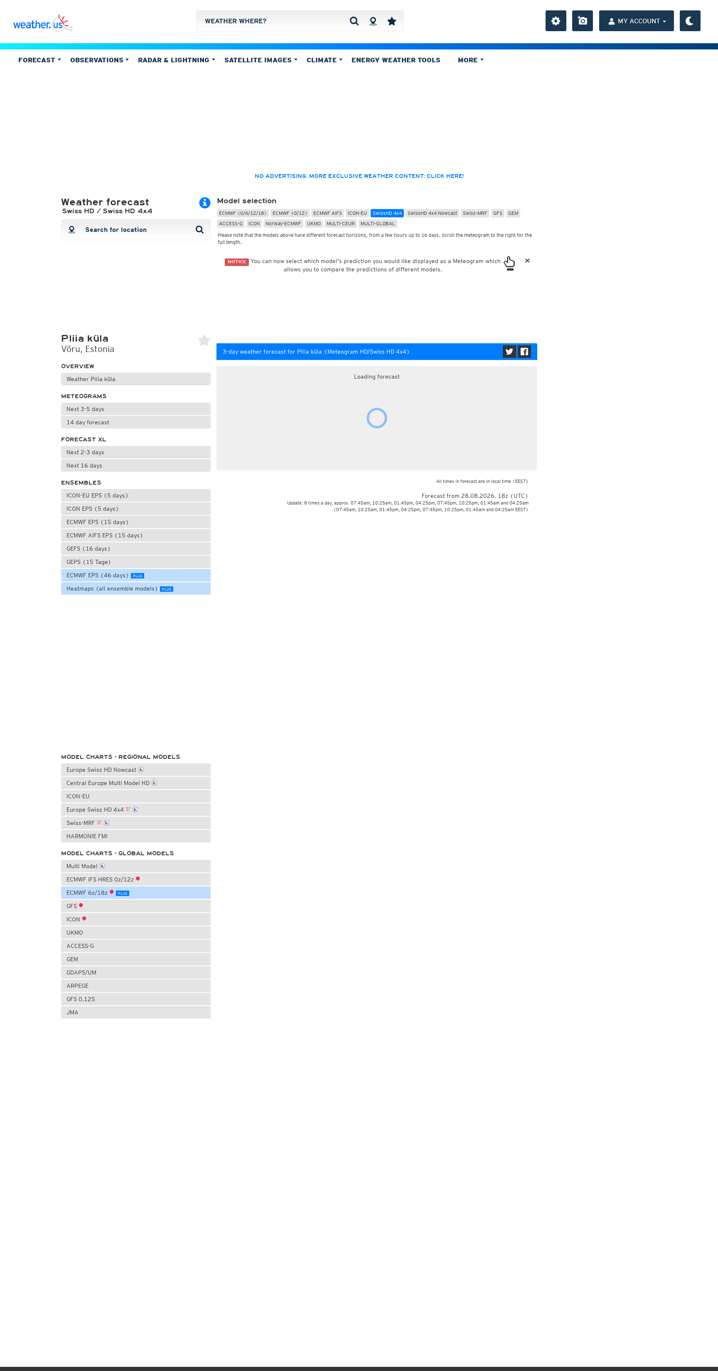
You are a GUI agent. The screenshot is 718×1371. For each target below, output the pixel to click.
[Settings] (556, 20)
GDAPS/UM (81, 972)
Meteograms (84, 396)
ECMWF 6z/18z (96, 892)
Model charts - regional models (120, 757)
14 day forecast (87, 422)
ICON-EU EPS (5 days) (97, 495)
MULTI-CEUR (341, 223)
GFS (72, 906)
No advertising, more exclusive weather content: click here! (359, 176)
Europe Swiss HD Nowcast (102, 769)
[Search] (354, 21)
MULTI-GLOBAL (378, 223)
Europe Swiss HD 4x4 (95, 809)
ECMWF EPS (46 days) (104, 575)
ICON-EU (78, 796)
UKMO (74, 932)
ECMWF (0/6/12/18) (243, 213)
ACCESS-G (80, 946)
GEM (72, 959)
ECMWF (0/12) (290, 213)
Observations (97, 60)
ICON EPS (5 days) (92, 508)
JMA (72, 1012)
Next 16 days (84, 465)
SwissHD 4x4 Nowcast (432, 213)
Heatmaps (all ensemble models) (118, 588)
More (469, 60)
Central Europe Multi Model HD (108, 783)
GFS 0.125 (80, 999)
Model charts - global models (117, 853)
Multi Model (82, 866)
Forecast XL (83, 439)
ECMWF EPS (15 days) (97, 522)
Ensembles (81, 483)
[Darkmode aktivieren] (690, 20)
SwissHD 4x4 (387, 213)
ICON (74, 919)
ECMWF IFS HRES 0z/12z (100, 879)
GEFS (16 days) (88, 548)
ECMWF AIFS (327, 213)
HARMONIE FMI (87, 836)
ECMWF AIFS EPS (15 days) (104, 535)
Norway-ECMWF (283, 223)
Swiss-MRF (81, 823)
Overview (77, 366)
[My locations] (391, 21)
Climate (323, 60)
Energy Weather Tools (396, 60)
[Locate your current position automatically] (373, 21)
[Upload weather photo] (582, 20)
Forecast (37, 60)
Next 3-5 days (85, 409)
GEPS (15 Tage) (88, 562)
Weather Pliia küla (91, 379)
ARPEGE (77, 985)
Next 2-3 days (85, 452)
